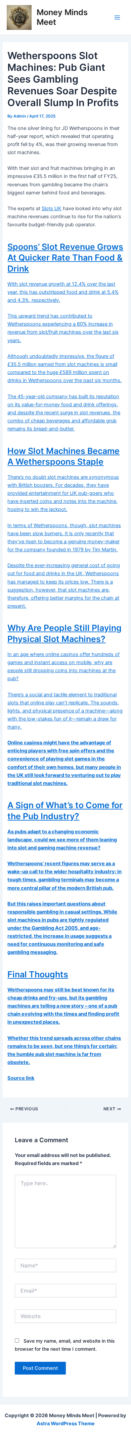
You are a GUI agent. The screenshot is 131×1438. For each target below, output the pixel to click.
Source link (20, 1078)
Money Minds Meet (62, 17)
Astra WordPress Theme (66, 1424)
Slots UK (51, 208)
